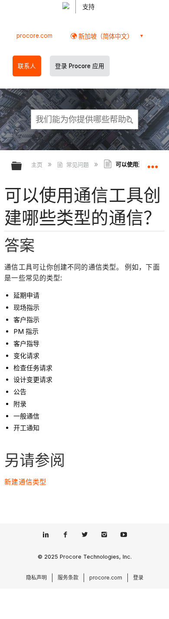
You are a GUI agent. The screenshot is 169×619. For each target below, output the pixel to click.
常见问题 (77, 164)
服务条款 (68, 577)
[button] (130, 119)
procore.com (34, 35)
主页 (37, 164)
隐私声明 (36, 577)
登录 (138, 577)
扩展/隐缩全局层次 (22, 166)
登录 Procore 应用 (79, 66)
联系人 (27, 66)
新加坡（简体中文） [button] (105, 36)
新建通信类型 (25, 482)
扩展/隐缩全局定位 (152, 163)
